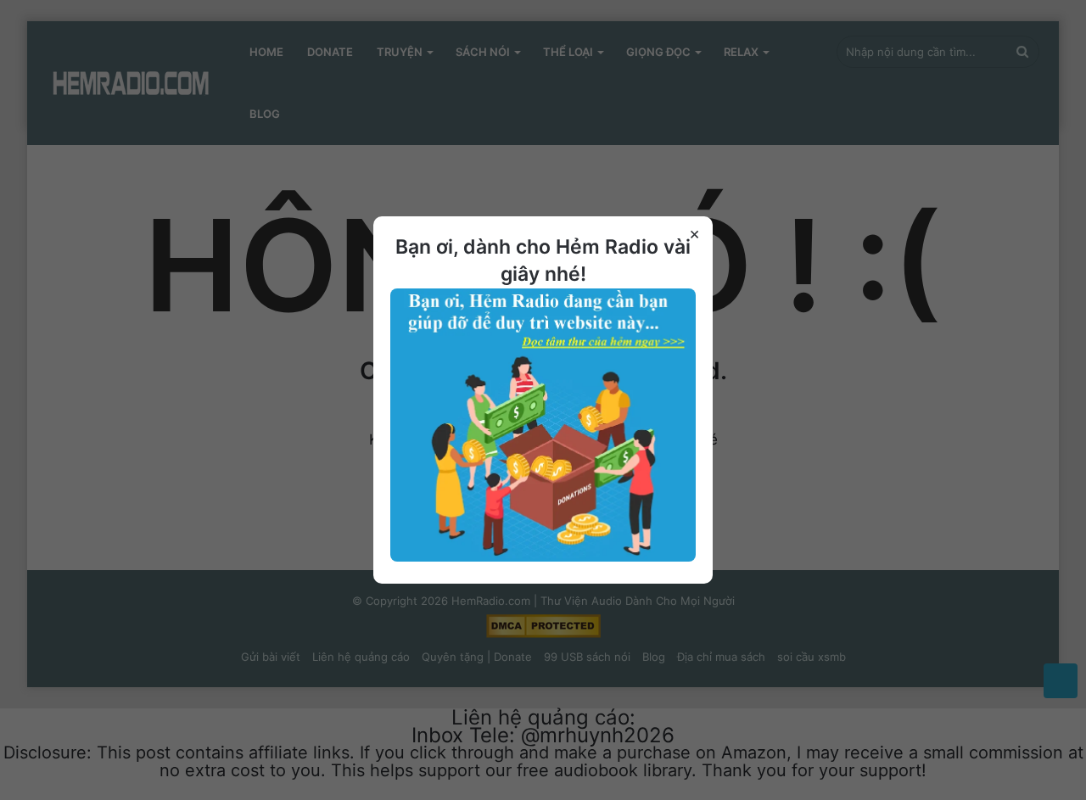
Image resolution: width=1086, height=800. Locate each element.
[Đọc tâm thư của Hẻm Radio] (543, 557)
